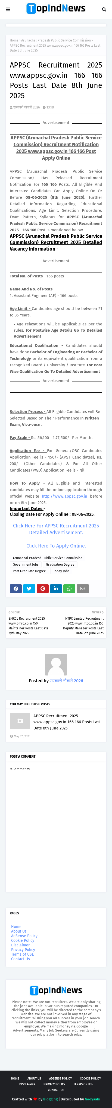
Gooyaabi (92, 1099)
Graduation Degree (60, 564)
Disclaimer (20, 945)
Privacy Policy (23, 949)
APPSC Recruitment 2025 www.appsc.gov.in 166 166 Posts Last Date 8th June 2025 (67, 722)
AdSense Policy (24, 936)
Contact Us (20, 959)
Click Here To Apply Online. (56, 546)
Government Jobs (26, 564)
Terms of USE (22, 954)
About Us (19, 931)
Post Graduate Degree (29, 571)
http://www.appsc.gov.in (64, 496)
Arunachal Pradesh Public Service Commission (56, 40)
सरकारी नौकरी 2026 (26, 107)
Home (14, 40)
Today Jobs (61, 571)
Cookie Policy (22, 940)
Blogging (50, 1099)
